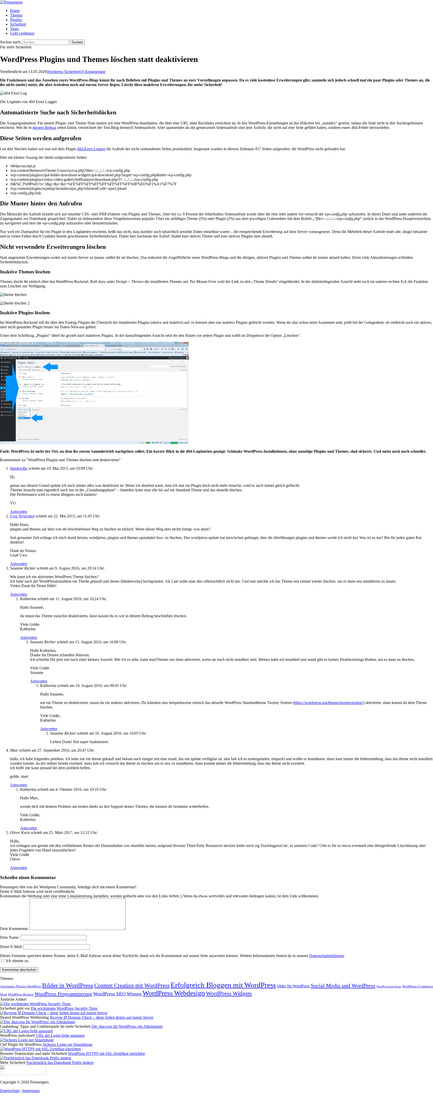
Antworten (18, 511)
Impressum (31, 1090)
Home (15, 11)
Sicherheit (18, 24)
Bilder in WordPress (67, 985)
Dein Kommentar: (14, 928)
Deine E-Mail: (11, 947)
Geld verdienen (22, 33)
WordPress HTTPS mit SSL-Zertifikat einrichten (106, 1053)
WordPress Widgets (229, 993)
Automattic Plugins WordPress (20, 986)
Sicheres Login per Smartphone (67, 1044)
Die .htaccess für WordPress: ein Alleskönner (127, 1026)
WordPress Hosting (21, 994)
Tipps (14, 29)
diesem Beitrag (44, 127)
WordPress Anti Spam (388, 986)
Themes (16, 15)
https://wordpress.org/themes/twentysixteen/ (328, 702)
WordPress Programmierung (63, 993)
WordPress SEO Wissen (117, 993)
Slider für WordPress (293, 986)
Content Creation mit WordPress (132, 985)
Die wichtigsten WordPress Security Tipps (64, 1008)
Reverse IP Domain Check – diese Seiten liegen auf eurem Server (101, 1017)
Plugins (16, 20)
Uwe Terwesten (22, 516)
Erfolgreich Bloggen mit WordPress (223, 985)
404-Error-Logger (91, 149)
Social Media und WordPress (343, 986)
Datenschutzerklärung (326, 956)
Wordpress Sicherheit (63, 71)
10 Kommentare (92, 71)
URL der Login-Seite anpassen (60, 1035)
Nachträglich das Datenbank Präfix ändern (59, 1062)
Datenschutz (10, 1090)
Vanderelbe (19, 468)
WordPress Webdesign (174, 993)
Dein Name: (9, 937)
